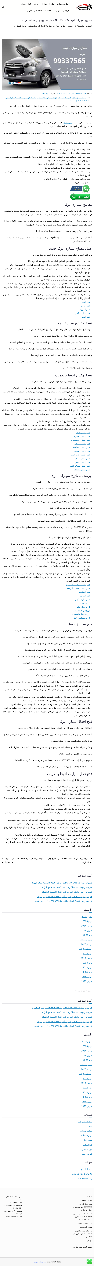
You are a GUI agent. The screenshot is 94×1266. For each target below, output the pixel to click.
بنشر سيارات (77, 1247)
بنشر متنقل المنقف (82, 469)
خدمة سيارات (86, 1140)
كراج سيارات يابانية (82, 618)
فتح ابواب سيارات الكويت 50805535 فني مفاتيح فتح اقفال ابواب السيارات (82, 1234)
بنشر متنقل (68, 122)
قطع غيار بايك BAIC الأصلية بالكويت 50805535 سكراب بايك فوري (63, 901)
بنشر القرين (85, 596)
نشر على (65, 93)
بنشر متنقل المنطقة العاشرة (78, 584)
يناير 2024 (87, 935)
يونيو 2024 (87, 921)
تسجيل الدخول (86, 1169)
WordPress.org (85, 1178)
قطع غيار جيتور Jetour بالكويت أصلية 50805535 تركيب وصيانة (64, 896)
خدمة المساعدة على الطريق (39, 10)
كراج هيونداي (84, 603)
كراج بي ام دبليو (83, 607)
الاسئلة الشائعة (87, 1200)
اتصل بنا (89, 1197)
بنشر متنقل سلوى (82, 458)
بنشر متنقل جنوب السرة (79, 455)
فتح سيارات (26, 98)
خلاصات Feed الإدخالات (82, 1174)
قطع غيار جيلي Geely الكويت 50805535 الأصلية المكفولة (67, 892)
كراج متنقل (26, 4)
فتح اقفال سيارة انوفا (37, 98)
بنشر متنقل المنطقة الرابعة (78, 588)
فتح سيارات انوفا (15, 98)
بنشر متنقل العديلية (82, 451)
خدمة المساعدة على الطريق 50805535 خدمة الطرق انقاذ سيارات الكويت (82, 1216)
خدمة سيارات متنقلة (85, 1223)
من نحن (89, 1240)
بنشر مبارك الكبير (82, 313)
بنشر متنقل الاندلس (82, 443)
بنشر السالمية (84, 592)
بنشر (36, 4)
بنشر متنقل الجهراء (82, 436)
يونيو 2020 (87, 967)
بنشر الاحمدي (84, 302)
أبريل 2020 (87, 976)
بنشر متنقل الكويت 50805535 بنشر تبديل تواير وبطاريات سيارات (82, 1207)
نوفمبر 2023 (86, 944)
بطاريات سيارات (47, 4)
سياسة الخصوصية (86, 1227)
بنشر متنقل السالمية (81, 447)
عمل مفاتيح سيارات (64, 98)
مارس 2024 (86, 926)
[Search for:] (47, 991)
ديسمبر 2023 (86, 939)
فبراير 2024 (86, 930)
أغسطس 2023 (85, 949)
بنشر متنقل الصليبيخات (80, 440)
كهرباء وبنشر (86, 1154)
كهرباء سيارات (86, 1149)
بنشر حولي (85, 306)
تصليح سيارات (63, 4)
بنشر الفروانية (84, 309)
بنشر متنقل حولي (83, 432)
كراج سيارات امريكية (81, 614)
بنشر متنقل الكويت (40, 1262)
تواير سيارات (86, 1135)
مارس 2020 (86, 981)
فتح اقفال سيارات (51, 98)
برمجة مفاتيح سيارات (79, 98)
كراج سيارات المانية (81, 610)
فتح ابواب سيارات (61, 10)
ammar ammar (80, 93)
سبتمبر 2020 (86, 958)
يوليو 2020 (87, 963)
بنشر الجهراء (85, 317)
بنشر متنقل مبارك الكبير (80, 466)
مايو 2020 (87, 972)
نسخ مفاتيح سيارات (76, 100)
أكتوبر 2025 (87, 916)
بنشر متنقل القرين (82, 462)
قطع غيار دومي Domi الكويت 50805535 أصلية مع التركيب (66, 887)
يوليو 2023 (87, 953)
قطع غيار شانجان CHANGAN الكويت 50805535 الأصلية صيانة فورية (62, 883)
